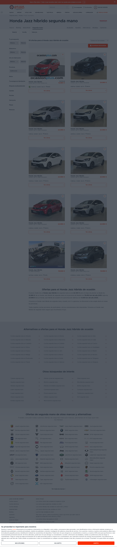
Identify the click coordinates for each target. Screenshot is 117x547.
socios (14, 529)
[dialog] (58, 535)
